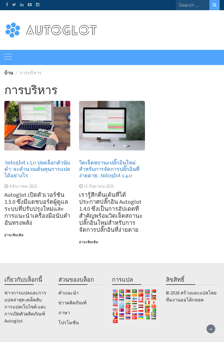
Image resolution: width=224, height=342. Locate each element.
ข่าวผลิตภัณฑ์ (72, 303)
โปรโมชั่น (68, 322)
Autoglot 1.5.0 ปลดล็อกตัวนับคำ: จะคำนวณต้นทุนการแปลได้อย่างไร (37, 169)
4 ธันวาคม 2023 (23, 186)
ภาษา (64, 312)
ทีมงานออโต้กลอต (185, 300)
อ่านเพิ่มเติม (14, 235)
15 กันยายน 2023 (99, 186)
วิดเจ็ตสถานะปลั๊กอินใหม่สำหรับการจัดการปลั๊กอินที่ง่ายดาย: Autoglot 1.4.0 (109, 169)
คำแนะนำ (68, 293)
